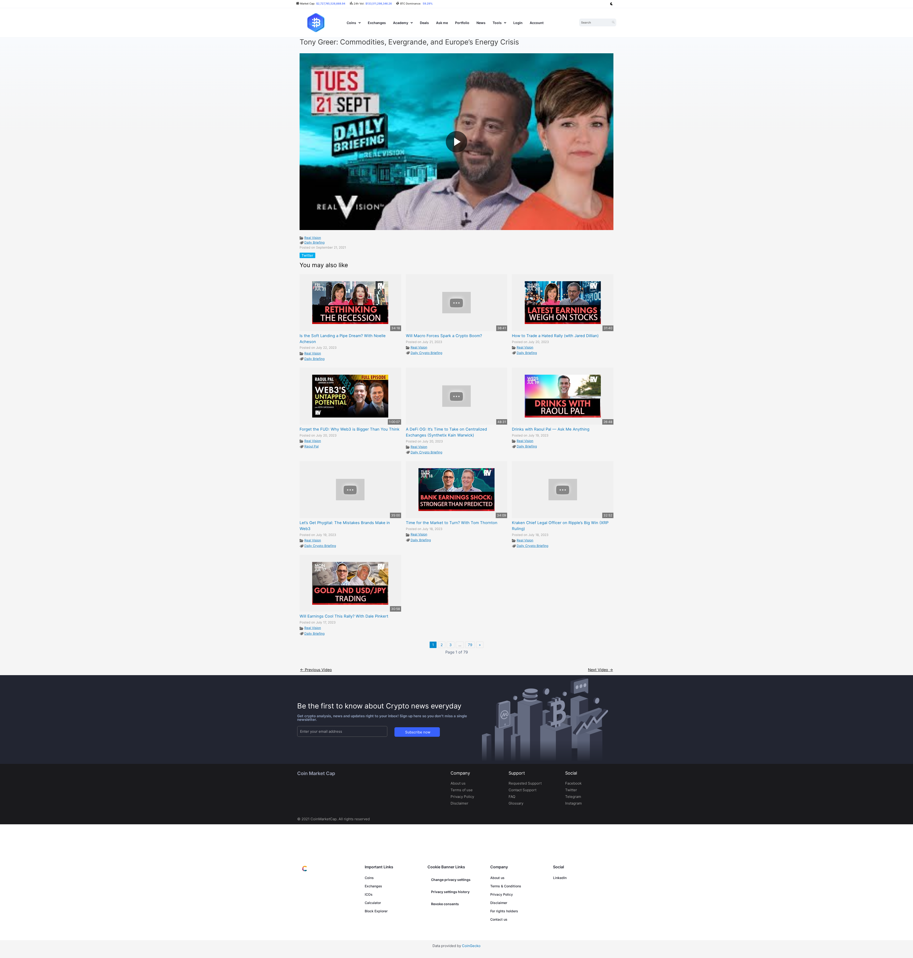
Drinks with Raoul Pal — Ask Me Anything (550, 429)
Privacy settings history (450, 892)
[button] (353, 23)
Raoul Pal (311, 446)
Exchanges (377, 23)
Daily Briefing (314, 242)
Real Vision (312, 238)
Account (537, 23)
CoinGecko (471, 945)
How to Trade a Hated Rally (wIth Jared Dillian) (555, 335)
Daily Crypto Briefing (426, 353)
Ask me (442, 23)
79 (470, 645)
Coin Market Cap (316, 773)
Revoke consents (445, 904)
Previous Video (316, 670)
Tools (497, 23)
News (481, 23)
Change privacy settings (451, 880)
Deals (424, 23)
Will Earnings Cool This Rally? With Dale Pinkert (344, 616)
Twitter (307, 255)
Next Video (600, 670)
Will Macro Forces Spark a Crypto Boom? (444, 335)
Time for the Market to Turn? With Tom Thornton (451, 522)
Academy (400, 23)
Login (518, 23)
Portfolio (462, 23)
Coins (351, 23)
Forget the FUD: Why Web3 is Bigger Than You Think (349, 429)
